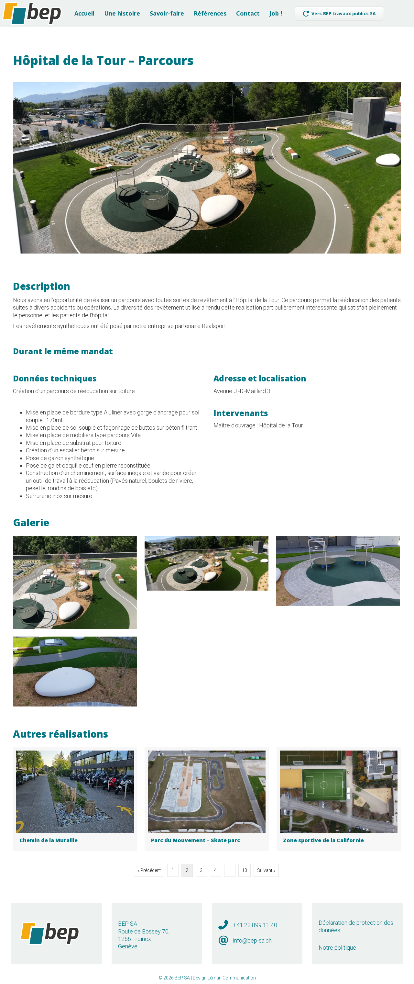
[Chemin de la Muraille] (75, 799)
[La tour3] (75, 672)
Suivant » (266, 870)
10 (244, 870)
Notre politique (337, 947)
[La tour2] (338, 571)
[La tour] (75, 582)
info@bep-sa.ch (252, 940)
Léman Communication (232, 977)
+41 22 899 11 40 (255, 925)
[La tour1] (206, 563)
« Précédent (149, 870)
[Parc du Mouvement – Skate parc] (207, 799)
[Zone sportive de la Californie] (339, 799)
